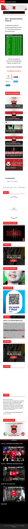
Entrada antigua (21, 187)
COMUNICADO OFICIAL (11, 1)
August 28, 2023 (6, 413)
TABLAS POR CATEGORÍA (14, 67)
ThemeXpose (11, 525)
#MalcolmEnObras (7, 399)
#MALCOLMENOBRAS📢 (13, 320)
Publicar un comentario (12, 181)
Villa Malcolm (14, 209)
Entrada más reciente (8, 187)
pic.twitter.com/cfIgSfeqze (9, 409)
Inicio (15, 187)
